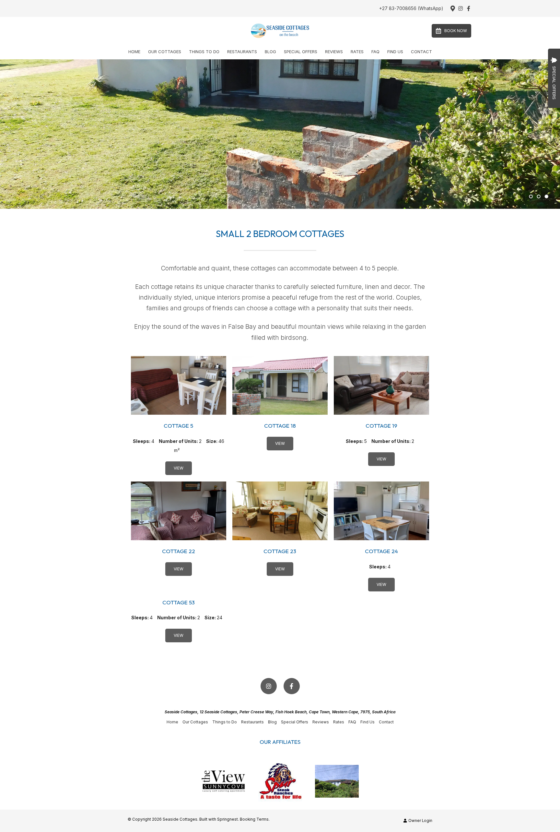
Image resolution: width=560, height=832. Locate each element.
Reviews (334, 51)
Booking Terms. (255, 819)
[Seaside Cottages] (280, 30)
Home (134, 51)
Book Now (455, 30)
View (178, 468)
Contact (421, 51)
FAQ (375, 51)
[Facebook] (468, 8)
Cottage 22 (178, 551)
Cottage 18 (280, 425)
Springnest (227, 819)
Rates (357, 51)
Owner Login (419, 820)
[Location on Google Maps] (452, 8)
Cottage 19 (381, 425)
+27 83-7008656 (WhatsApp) (411, 8)
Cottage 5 (178, 425)
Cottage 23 (279, 551)
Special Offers (300, 51)
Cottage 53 (178, 602)
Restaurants (242, 51)
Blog (270, 51)
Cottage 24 (381, 551)
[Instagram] (460, 8)
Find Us (395, 51)
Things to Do (204, 51)
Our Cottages (164, 51)
